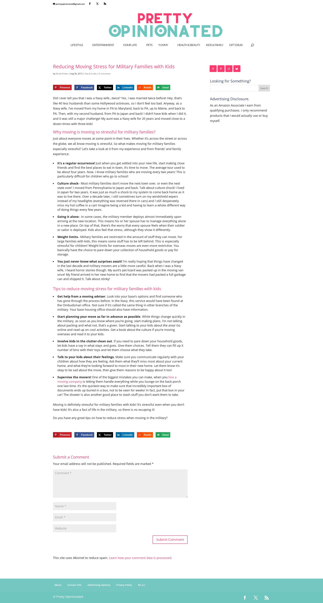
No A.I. (142, 585)
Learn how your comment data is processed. (140, 558)
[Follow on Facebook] (213, 68)
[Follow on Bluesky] (237, 68)
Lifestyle (76, 45)
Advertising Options (98, 585)
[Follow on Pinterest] (221, 68)
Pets (149, 45)
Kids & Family (214, 45)
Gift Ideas (236, 45)
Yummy (163, 45)
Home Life (130, 45)
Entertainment (103, 45)
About (57, 585)
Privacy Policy (124, 585)
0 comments (105, 73)
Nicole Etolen (62, 73)
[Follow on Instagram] (229, 68)
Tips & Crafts (91, 73)
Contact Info (74, 585)
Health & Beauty (188, 45)
